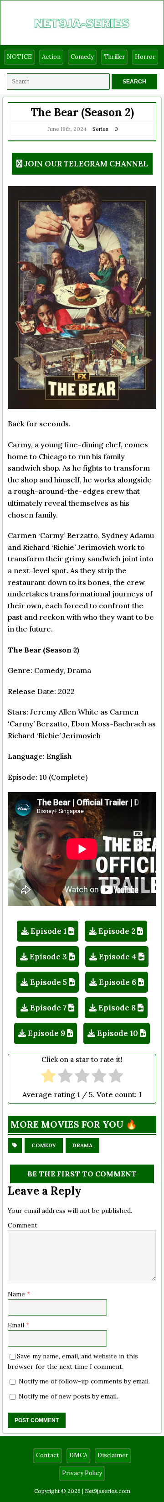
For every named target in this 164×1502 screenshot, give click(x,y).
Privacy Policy (82, 1473)
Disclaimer (112, 1455)
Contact (47, 1455)
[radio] (48, 1077)
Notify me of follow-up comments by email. (84, 1381)
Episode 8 (117, 1008)
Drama (82, 1145)
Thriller (114, 57)
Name (17, 1294)
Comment (22, 1225)
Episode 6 (117, 982)
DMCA (78, 1455)
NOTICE (19, 57)
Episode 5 (48, 982)
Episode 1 (49, 931)
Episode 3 (48, 957)
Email (17, 1325)
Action (51, 57)
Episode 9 (46, 1033)
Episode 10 (117, 1033)
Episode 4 (118, 957)
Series (100, 128)
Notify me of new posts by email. (68, 1396)
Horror (145, 57)
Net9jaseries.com (107, 1490)
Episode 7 (48, 1008)
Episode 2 (116, 931)
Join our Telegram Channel (86, 164)
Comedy (82, 57)
